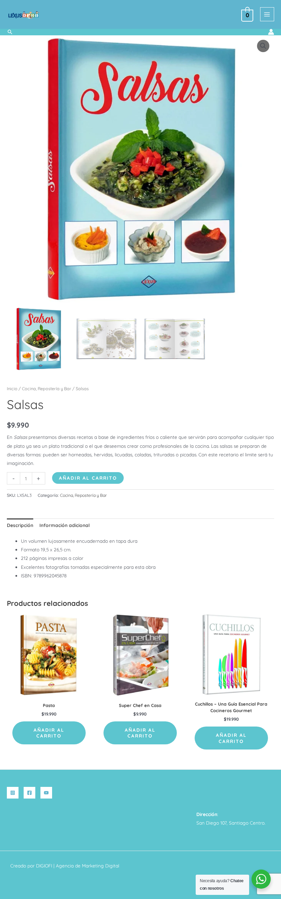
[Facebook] (29, 793)
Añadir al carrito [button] (49, 733)
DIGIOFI (44, 865)
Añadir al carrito (88, 478)
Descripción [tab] (20, 525)
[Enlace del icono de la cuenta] (271, 32)
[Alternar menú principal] (267, 14)
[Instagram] (13, 793)
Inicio (12, 388)
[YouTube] (46, 793)
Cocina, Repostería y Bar (46, 388)
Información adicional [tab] (64, 525)
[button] (10, 32)
